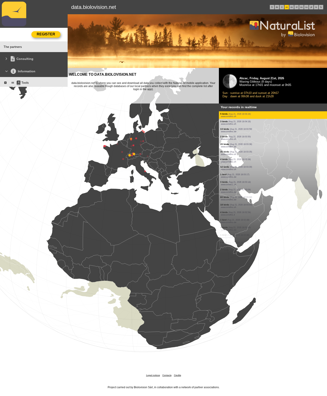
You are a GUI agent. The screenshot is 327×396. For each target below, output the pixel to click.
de (277, 7)
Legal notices (153, 375)
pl (311, 7)
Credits (177, 375)
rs (316, 7)
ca (306, 7)
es (292, 7)
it (282, 7)
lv (321, 7)
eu (301, 7)
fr (272, 7)
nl (296, 7)
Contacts (167, 375)
